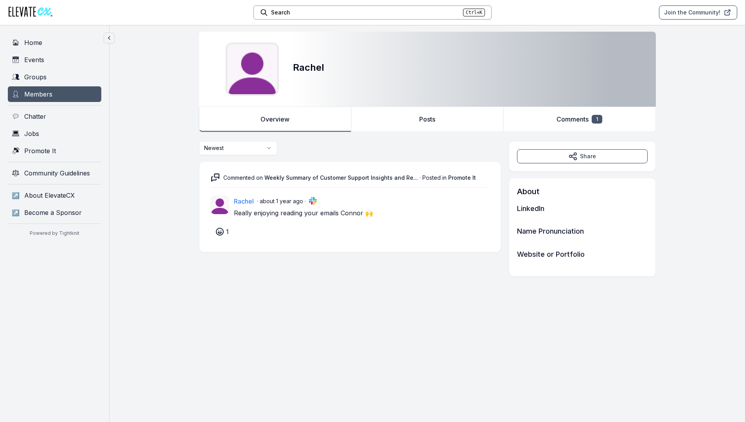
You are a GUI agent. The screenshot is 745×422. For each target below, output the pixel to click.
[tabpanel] (427, 209)
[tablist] (427, 119)
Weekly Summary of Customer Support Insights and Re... (341, 177)
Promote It (462, 177)
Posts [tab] (427, 119)
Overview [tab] (274, 119)
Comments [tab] (577, 119)
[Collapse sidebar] (109, 37)
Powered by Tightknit (54, 233)
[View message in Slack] (312, 200)
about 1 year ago (281, 201)
